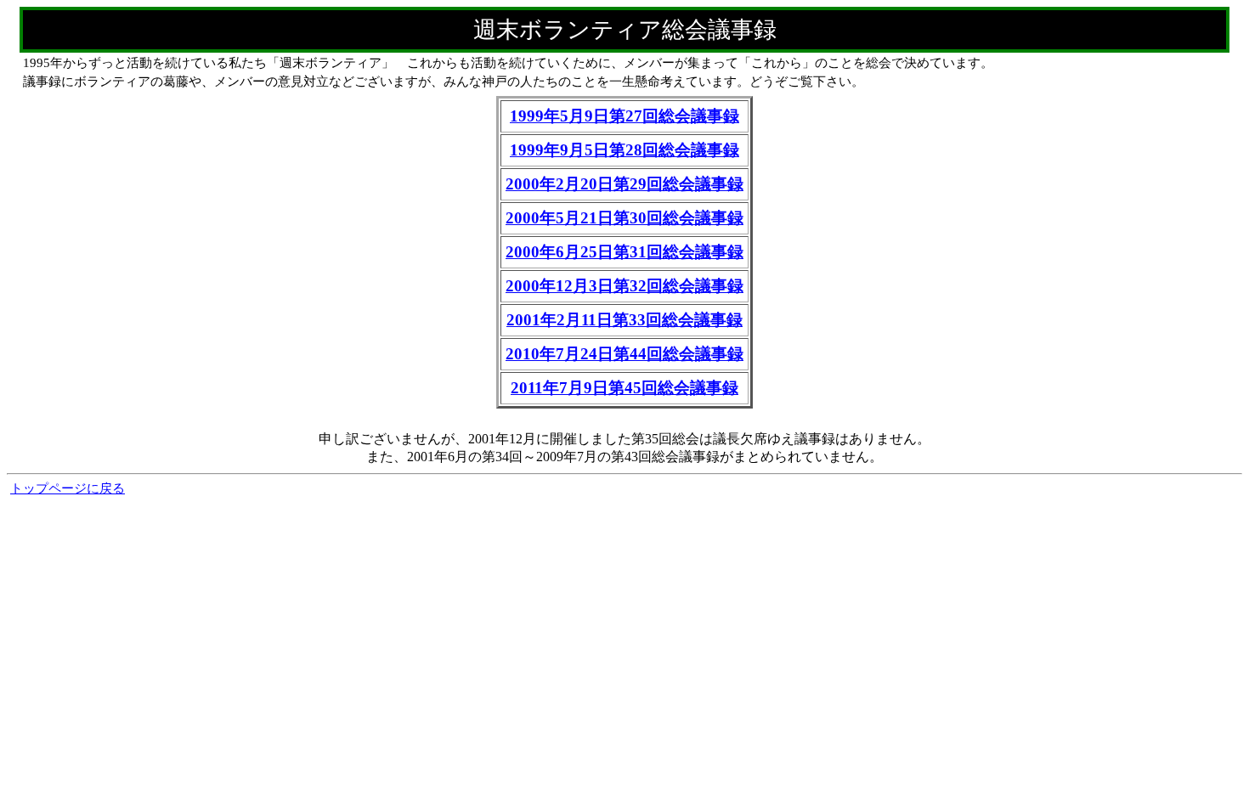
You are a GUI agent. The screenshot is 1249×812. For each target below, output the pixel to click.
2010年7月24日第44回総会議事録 (624, 354)
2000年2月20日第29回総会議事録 (624, 184)
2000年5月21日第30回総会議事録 (624, 218)
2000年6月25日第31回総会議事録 (624, 252)
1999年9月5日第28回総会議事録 (624, 150)
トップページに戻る (67, 488)
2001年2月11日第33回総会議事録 (624, 320)
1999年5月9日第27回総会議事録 (624, 116)
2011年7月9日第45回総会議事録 (624, 388)
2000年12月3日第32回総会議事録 (624, 286)
